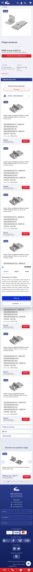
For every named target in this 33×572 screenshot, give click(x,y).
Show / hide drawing (15, 96)
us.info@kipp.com (17, 506)
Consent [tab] (5, 271)
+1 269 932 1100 (17, 502)
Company (5, 517)
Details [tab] (16, 271)
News (4, 511)
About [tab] (27, 271)
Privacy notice (21, 564)
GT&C (14, 564)
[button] (5, 481)
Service (4, 523)
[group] (16, 465)
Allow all (16, 298)
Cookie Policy (12, 566)
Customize (15, 303)
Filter (17, 89)
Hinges (5, 7)
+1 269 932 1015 (17, 504)
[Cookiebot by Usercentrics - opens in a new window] (24, 267)
